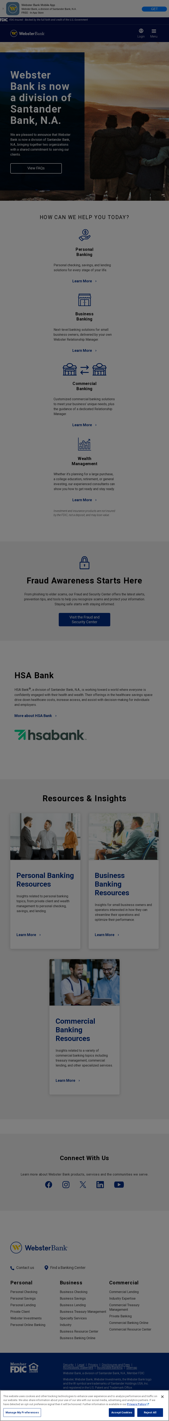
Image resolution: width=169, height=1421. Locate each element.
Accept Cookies (121, 1412)
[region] (84, 1405)
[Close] (162, 1396)
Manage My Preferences (22, 1412)
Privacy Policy (136, 1404)
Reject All (150, 1412)
